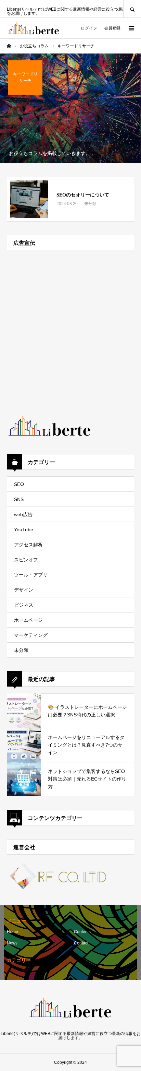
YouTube (23, 529)
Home (12, 931)
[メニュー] (130, 28)
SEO (19, 484)
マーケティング (31, 635)
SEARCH (132, 8)
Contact (81, 943)
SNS (19, 499)
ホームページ (28, 620)
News (12, 943)
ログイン (89, 28)
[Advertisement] (70, 327)
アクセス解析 (28, 544)
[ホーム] (9, 46)
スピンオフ (26, 559)
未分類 (21, 650)
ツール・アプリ (31, 575)
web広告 (23, 514)
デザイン (23, 590)
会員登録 (112, 28)
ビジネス (23, 605)
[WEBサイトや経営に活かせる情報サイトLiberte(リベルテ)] (33, 28)
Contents (82, 931)
